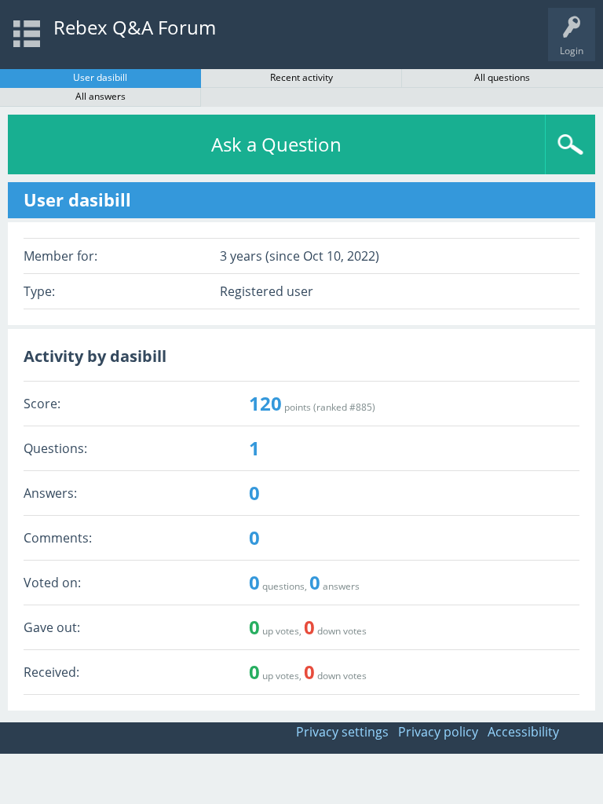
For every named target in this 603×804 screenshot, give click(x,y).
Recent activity (301, 77)
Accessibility (523, 731)
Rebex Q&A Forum (134, 27)
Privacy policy (438, 731)
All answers (100, 96)
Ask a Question (276, 144)
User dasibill (100, 77)
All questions (502, 77)
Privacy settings (342, 731)
